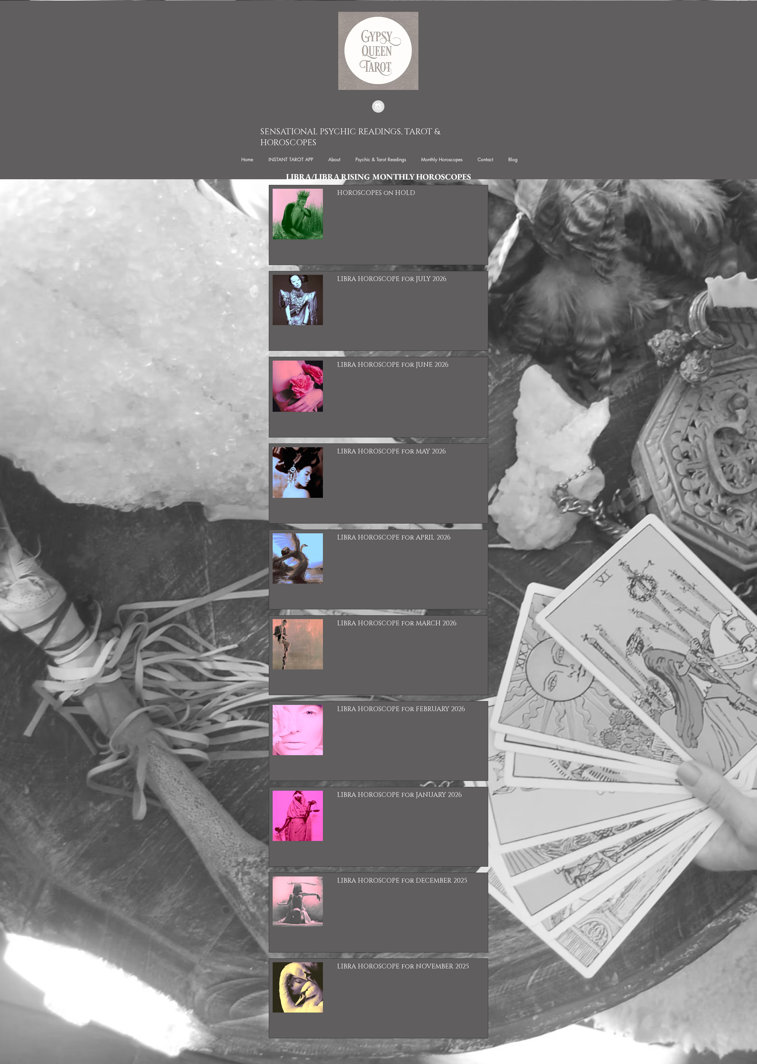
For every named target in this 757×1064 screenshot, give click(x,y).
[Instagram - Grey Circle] (378, 106)
